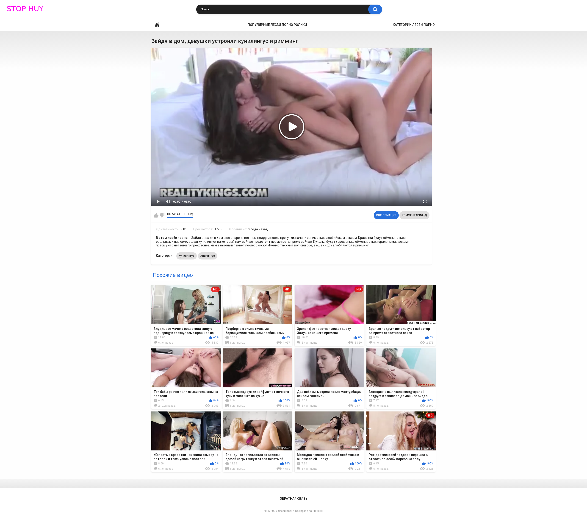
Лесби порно (286, 511)
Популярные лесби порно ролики (277, 25)
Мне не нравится (162, 215)
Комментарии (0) (414, 215)
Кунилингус (186, 255)
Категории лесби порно (414, 25)
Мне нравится (156, 215)
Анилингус (207, 255)
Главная (157, 25)
